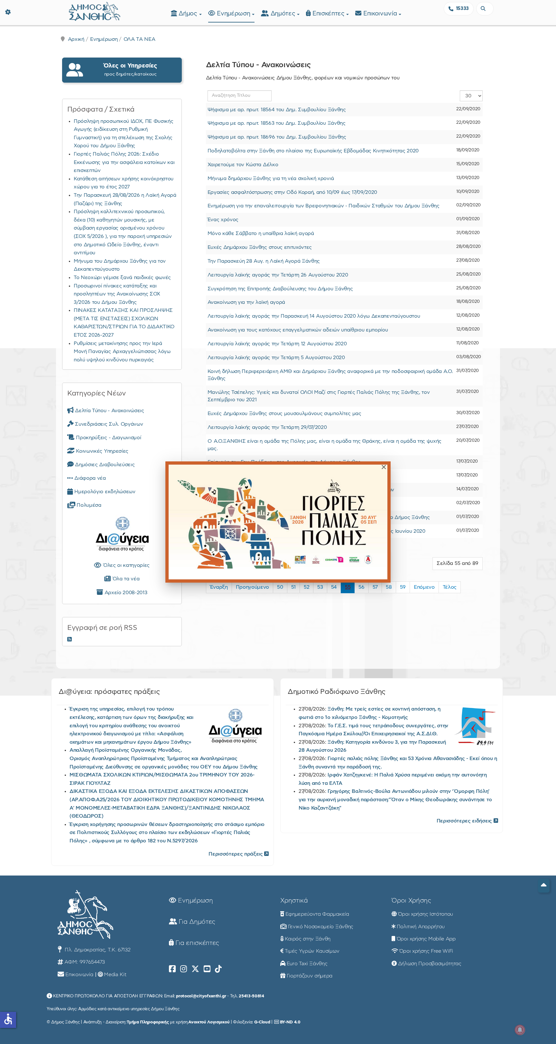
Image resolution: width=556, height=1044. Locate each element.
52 (306, 587)
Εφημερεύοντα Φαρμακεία (317, 914)
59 (403, 587)
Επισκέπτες (329, 14)
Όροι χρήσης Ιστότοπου (425, 914)
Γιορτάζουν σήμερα (310, 975)
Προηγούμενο (252, 587)
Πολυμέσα (88, 505)
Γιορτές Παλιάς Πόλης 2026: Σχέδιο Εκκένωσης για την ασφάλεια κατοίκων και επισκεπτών (124, 162)
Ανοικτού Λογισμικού (208, 1022)
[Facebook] (172, 969)
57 (375, 587)
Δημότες (284, 14)
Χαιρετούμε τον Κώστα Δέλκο (243, 164)
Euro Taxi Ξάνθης (307, 963)
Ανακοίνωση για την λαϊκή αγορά (246, 302)
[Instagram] (183, 969)
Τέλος (450, 587)
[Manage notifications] (520, 1030)
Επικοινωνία (381, 14)
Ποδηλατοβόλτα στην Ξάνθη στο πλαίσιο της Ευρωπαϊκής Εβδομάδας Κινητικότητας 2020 (313, 150)
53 (320, 587)
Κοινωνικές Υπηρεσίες (101, 451)
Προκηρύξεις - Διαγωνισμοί (108, 437)
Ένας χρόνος (223, 219)
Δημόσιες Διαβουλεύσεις (104, 464)
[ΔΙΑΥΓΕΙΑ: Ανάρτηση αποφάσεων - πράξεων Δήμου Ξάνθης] (122, 535)
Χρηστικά (294, 900)
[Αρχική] (94, 10)
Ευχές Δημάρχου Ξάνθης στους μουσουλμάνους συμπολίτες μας (284, 413)
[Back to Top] (544, 886)
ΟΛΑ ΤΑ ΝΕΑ (139, 39)
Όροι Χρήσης (411, 900)
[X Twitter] (195, 969)
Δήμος (189, 14)
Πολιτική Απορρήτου (421, 926)
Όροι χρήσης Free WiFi (426, 951)
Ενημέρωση (234, 14)
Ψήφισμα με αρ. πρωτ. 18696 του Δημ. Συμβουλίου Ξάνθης (277, 137)
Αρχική (76, 39)
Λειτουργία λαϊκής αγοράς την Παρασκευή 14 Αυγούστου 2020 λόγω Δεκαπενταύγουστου (314, 316)
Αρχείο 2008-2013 (125, 592)
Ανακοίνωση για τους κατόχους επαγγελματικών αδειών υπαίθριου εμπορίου (298, 329)
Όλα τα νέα (125, 578)
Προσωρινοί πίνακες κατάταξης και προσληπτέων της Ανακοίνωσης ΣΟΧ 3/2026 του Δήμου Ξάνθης (117, 294)
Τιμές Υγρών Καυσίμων (312, 951)
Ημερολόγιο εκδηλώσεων (104, 491)
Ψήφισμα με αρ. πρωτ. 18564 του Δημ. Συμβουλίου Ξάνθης (277, 109)
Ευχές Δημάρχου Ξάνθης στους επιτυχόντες (260, 247)
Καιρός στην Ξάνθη (308, 938)
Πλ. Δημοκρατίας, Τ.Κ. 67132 (96, 949)
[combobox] (485, 8)
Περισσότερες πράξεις (236, 854)
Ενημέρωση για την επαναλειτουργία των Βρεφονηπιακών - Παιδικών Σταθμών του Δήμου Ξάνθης (324, 205)
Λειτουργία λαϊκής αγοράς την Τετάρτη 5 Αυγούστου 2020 (276, 357)
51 (293, 587)
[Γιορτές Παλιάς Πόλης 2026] (278, 522)
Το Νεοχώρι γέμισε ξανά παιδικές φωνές (122, 277)
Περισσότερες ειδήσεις (465, 820)
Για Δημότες (196, 922)
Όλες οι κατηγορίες (125, 565)
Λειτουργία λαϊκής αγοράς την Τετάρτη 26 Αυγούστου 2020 (278, 274)
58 (389, 587)
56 (361, 587)
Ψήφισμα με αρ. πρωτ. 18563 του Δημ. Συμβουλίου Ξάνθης (277, 123)
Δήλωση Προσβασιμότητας (429, 963)
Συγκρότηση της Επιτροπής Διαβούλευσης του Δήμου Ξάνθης (280, 288)
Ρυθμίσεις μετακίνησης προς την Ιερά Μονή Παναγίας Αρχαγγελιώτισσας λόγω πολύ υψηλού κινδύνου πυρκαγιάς (122, 351)
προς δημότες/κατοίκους (130, 70)
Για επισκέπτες (196, 943)
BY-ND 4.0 (290, 1022)
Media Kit (115, 974)
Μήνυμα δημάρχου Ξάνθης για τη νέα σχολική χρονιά (271, 178)
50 (280, 587)
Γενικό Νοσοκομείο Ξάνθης (320, 926)
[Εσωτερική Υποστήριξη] (8, 11)
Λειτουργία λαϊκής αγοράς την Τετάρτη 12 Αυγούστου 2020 (277, 343)
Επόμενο (424, 587)
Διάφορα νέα (89, 478)
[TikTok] (218, 969)
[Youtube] (207, 969)
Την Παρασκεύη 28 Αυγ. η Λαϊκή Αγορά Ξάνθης (264, 261)
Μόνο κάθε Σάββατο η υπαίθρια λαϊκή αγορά (261, 233)
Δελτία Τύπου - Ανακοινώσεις (109, 410)
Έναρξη (219, 587)
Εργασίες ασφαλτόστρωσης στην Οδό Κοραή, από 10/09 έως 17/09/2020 (292, 192)
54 (334, 587)
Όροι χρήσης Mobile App (426, 938)
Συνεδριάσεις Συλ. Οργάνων (108, 424)
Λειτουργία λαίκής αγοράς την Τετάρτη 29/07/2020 (267, 427)
